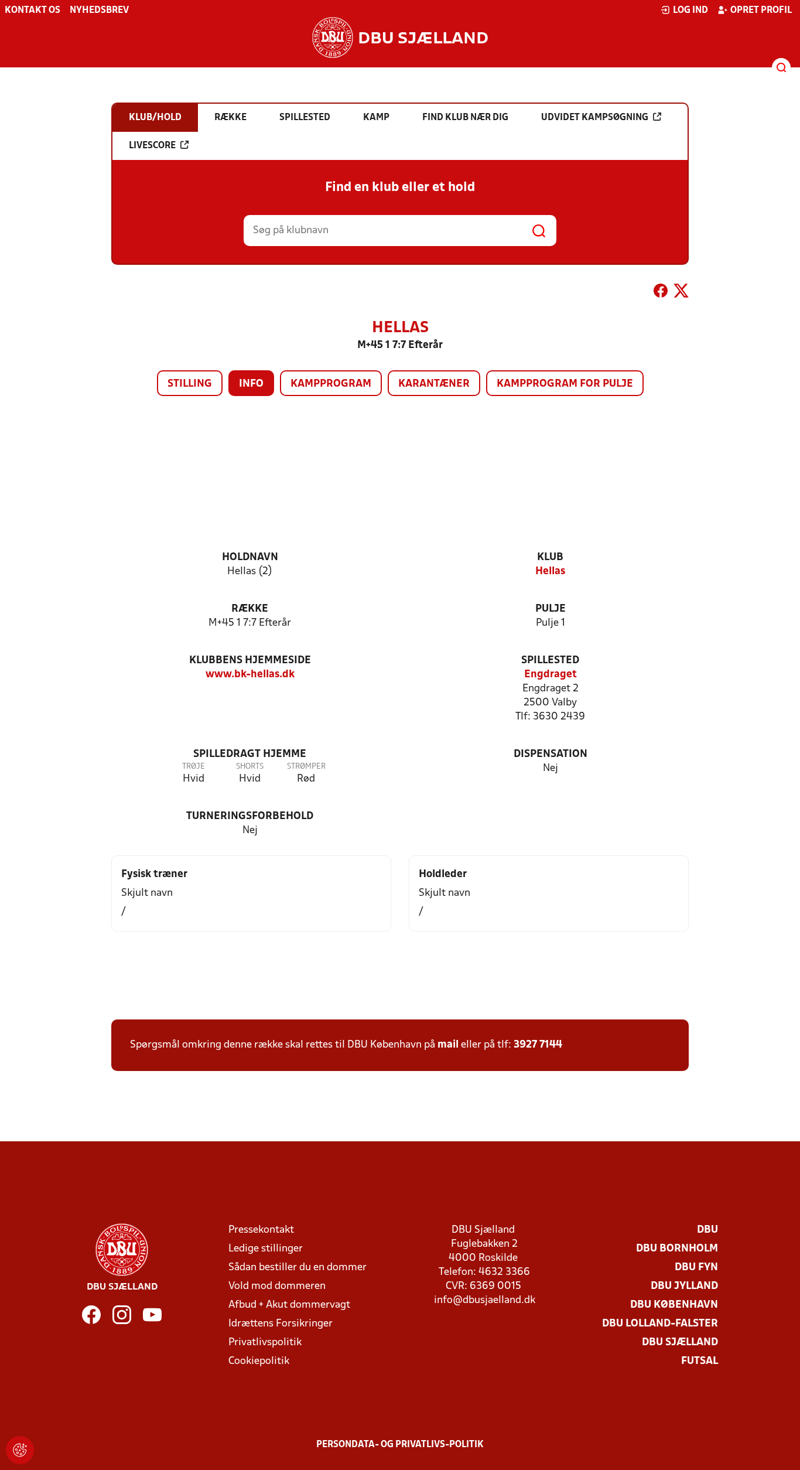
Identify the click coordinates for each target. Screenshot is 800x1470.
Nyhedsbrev (99, 10)
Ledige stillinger (265, 1249)
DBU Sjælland (680, 1343)
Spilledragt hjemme (249, 754)
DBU (707, 1230)
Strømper (306, 766)
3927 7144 (538, 1045)
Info (251, 384)
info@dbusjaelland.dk (484, 1300)
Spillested (550, 661)
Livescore (152, 146)
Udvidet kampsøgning (594, 118)
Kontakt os (32, 10)
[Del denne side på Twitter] (681, 293)
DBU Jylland (684, 1286)
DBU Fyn (696, 1268)
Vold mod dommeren (277, 1286)
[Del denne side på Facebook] (661, 293)
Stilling (189, 384)
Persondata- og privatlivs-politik (400, 1445)
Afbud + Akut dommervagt (289, 1305)
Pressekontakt (261, 1230)
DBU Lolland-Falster (660, 1324)
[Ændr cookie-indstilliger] (20, 1450)
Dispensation (550, 754)
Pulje (550, 609)
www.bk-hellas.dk (250, 675)
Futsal (699, 1361)
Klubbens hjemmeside (250, 661)
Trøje (193, 766)
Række (249, 609)
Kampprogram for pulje (565, 384)
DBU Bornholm (677, 1249)
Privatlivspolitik (265, 1343)
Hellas (550, 572)
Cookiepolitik (258, 1361)
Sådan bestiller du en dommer (297, 1268)
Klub (550, 557)
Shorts (250, 766)
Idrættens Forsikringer (280, 1324)
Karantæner (434, 384)
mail (448, 1045)
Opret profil (761, 10)
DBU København (674, 1305)
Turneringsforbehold (249, 816)
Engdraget (550, 675)
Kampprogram (330, 384)
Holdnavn (250, 557)
